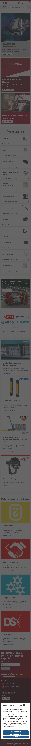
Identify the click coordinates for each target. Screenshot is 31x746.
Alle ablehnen (16, 737)
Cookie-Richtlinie (11, 726)
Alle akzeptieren (16, 731)
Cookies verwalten (16, 734)
